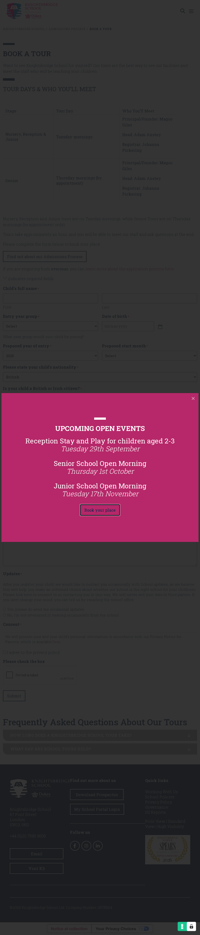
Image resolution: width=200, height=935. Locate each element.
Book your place (100, 510)
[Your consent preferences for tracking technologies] (191, 926)
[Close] (193, 398)
